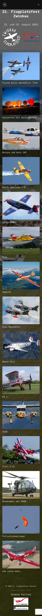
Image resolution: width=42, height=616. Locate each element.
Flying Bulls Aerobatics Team (20, 83)
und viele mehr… (11, 571)
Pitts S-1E (8, 466)
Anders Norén (25, 590)
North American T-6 (13, 187)
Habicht (6, 292)
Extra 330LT (9, 222)
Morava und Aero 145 (14, 152)
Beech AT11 (8, 362)
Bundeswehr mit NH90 (14, 501)
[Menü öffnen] (38, 4)
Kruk (4, 257)
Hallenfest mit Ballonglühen (19, 117)
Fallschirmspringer (13, 536)
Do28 (5, 431)
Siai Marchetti (11, 327)
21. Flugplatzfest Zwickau (24, 586)
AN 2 (4, 397)
